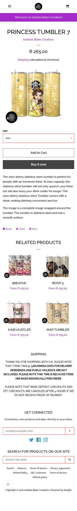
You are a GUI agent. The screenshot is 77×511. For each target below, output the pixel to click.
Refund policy (40, 477)
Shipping (23, 59)
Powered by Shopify (61, 490)
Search (10, 468)
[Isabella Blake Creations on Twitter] (31, 440)
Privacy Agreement (60, 468)
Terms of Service (38, 468)
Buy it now (38, 164)
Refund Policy (20, 473)
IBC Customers (38, 473)
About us (22, 468)
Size (5, 131)
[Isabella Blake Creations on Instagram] (46, 440)
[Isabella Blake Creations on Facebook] (38, 440)
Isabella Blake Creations (38, 39)
